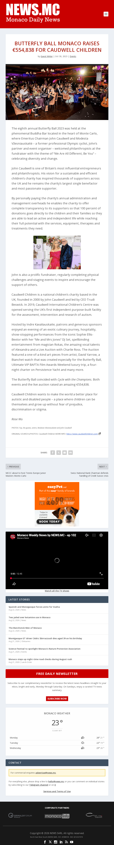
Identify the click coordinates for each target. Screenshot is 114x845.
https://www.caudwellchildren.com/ (82, 433)
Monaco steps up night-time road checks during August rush (40, 659)
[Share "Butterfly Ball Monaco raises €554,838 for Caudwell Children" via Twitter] (59, 453)
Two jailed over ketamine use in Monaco (29, 617)
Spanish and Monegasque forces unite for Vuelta (34, 606)
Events (73, 56)
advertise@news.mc (45, 772)
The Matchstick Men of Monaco (25, 627)
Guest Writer (47, 56)
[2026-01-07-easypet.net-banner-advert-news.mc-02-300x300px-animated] (57, 525)
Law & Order (26, 662)
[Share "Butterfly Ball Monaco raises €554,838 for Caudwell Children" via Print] (70, 453)
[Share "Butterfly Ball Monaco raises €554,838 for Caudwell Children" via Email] (65, 453)
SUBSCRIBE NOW (57, 698)
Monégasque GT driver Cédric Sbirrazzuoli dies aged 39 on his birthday (45, 638)
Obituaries (25, 641)
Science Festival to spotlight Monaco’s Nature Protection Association (44, 648)
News (23, 610)
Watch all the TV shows (57, 590)
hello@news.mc (56, 781)
